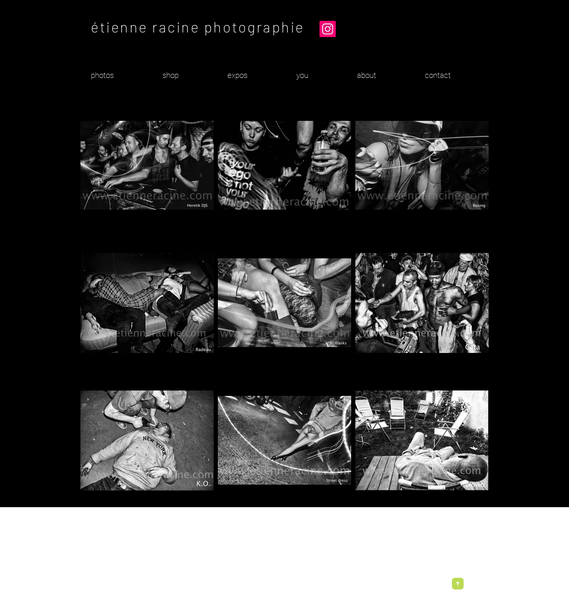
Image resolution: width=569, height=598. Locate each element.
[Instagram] (327, 29)
